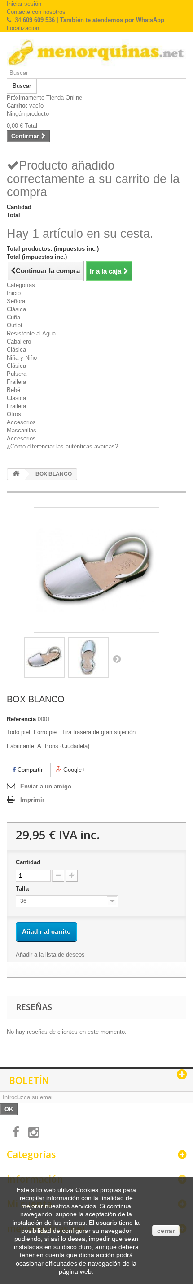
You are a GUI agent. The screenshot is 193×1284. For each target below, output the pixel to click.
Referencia (21, 719)
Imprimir (32, 800)
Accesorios (21, 422)
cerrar (166, 1230)
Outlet (14, 325)
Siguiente (116, 658)
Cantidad (28, 862)
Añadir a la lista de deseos (50, 954)
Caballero (19, 341)
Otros (14, 414)
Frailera (16, 382)
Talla (23, 888)
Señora (16, 301)
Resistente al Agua (31, 333)
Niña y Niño (22, 357)
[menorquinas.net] (96, 53)
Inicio (14, 293)
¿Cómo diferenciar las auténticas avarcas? (62, 446)
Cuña (13, 317)
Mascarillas (21, 430)
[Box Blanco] (44, 657)
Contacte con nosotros (36, 12)
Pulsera (16, 373)
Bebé (13, 390)
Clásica (16, 309)
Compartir (29, 769)
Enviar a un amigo (45, 786)
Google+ (73, 769)
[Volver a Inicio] (16, 474)
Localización (23, 28)
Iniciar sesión (24, 3)
